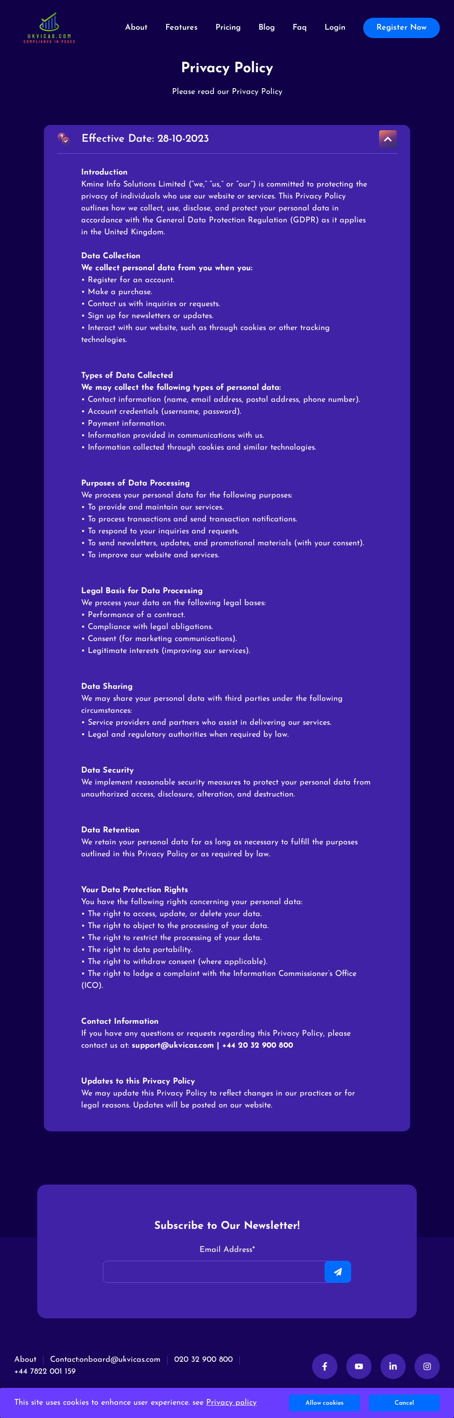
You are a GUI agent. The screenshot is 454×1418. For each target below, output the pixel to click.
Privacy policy (231, 1403)
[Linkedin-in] (393, 1366)
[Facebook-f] (324, 1366)
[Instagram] (427, 1366)
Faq (300, 28)
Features (181, 28)
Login (335, 28)
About (136, 28)
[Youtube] (359, 1366)
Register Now (401, 28)
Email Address (227, 1250)
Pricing (228, 28)
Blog (266, 28)
